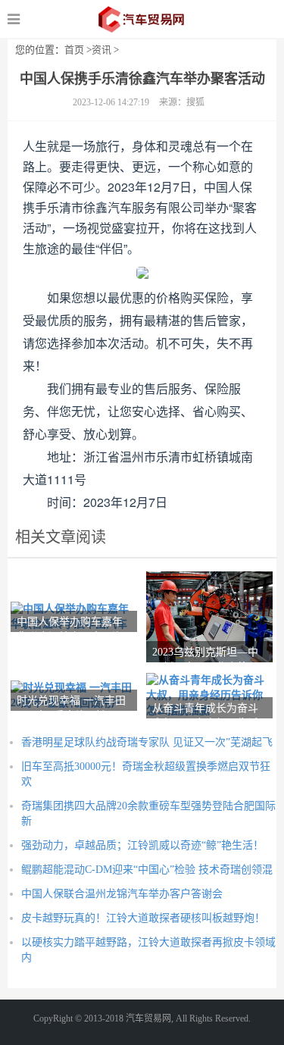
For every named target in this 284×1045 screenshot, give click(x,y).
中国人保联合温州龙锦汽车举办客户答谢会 (122, 894)
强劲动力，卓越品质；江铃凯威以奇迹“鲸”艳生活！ (142, 845)
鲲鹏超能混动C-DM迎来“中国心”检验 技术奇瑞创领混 (147, 869)
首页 (74, 49)
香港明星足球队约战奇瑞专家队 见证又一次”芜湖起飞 (147, 742)
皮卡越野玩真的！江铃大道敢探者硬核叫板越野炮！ (143, 918)
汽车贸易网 (142, 19)
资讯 (101, 49)
